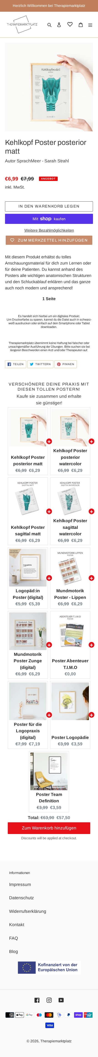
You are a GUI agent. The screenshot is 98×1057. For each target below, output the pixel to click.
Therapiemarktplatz (56, 1041)
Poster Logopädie (70, 737)
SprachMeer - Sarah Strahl (43, 160)
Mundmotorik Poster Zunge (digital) (28, 661)
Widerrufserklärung (27, 911)
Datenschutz (21, 897)
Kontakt (16, 924)
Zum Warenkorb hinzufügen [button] (49, 823)
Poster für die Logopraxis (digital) (28, 731)
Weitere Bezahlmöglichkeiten (49, 230)
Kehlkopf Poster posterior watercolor (70, 457)
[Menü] (90, 24)
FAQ (13, 938)
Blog (13, 951)
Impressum (20, 884)
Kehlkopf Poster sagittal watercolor (70, 527)
